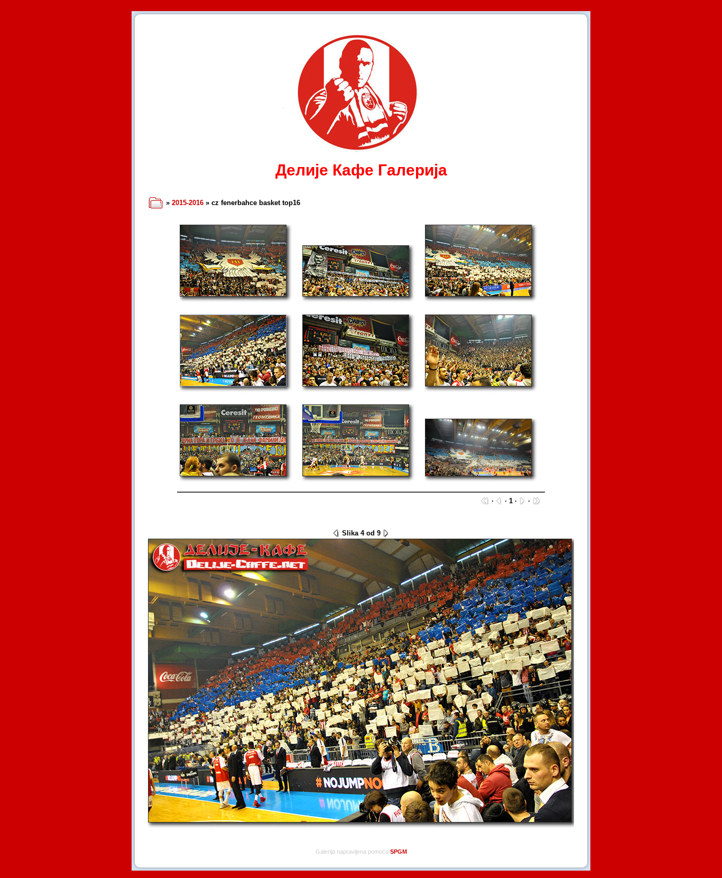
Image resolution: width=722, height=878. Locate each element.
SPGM (398, 851)
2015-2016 (187, 203)
